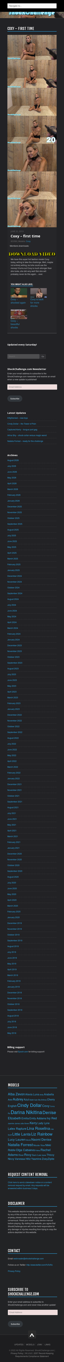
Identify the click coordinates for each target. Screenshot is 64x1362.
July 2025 (11, 535)
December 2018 (14, 992)
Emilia (25, 1118)
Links (47, 1344)
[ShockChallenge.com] (32, 13)
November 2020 (14, 859)
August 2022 (13, 737)
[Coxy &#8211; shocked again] (19, 293)
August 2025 (13, 529)
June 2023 (12, 680)
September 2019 (14, 940)
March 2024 (12, 628)
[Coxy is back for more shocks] (38, 293)
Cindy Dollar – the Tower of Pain (21, 423)
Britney (44, 1099)
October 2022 (13, 726)
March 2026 (12, 489)
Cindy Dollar (29, 1105)
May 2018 (11, 1033)
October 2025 (13, 518)
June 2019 (12, 957)
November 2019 (14, 928)
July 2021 (11, 813)
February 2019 (14, 980)
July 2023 (11, 674)
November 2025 (14, 512)
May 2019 (11, 963)
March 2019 (12, 975)
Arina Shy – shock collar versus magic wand (27, 435)
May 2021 (11, 824)
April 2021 (12, 830)
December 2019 (14, 923)
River (21, 1155)
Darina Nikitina (26, 1111)
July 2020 (11, 882)
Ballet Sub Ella (35, 1099)
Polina (37, 1150)
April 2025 (12, 552)
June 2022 (12, 749)
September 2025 (14, 523)
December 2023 (14, 645)
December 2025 (14, 506)
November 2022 (14, 720)
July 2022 (11, 743)
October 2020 (13, 865)
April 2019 (12, 969)
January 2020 (13, 917)
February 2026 (14, 494)
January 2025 (13, 570)
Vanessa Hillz (23, 1158)
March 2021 (12, 836)
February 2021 (14, 842)
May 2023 (11, 685)
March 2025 (12, 558)
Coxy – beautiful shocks (15, 324)
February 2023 (14, 703)
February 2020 (14, 911)
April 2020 (12, 899)
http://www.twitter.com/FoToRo (39, 1264)
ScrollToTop (32, 1334)
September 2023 (14, 662)
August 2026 (13, 460)
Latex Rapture (17, 1128)
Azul (26, 1099)
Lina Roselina (38, 1128)
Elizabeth (14, 1118)
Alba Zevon (16, 1093)
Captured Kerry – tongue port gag (22, 429)
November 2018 (14, 998)
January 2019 (13, 986)
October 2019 (13, 934)
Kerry (33, 1122)
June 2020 (12, 888)
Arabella (49, 1094)
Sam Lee (36, 1155)
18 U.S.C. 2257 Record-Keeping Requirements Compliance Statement (34, 1355)
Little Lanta (21, 1134)
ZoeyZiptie (48, 1158)
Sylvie (44, 1155)
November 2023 (14, 651)
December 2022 (14, 714)
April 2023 (12, 691)
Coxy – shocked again (18, 301)
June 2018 (12, 1027)
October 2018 (13, 1004)
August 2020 (13, 876)
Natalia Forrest (20, 1144)
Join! (39, 1344)
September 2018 (14, 1009)
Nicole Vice (39, 1145)
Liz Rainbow (42, 1134)
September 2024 (14, 593)
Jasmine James (14, 1123)
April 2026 (12, 483)
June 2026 (12, 471)
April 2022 (12, 761)
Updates (18, 1344)
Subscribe (14, 398)
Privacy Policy (14, 1271)
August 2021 (13, 807)
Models (30, 1344)
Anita (41, 1094)
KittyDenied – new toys (17, 417)
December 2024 (14, 575)
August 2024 (13, 599)
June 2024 (12, 610)
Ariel (10, 1099)
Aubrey (18, 1099)
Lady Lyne (44, 1123)
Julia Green (24, 1123)
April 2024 (12, 622)
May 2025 (11, 547)
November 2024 (14, 581)
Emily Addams (37, 1118)
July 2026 (11, 466)
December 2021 (14, 784)
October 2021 (13, 795)
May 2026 (11, 477)
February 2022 (14, 772)
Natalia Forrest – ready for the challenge (25, 441)
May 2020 (11, 894)
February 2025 (14, 564)
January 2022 (13, 778)
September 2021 (14, 801)
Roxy (28, 1154)
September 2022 (14, 732)
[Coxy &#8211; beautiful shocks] (19, 314)
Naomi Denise (41, 1139)
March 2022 (12, 766)
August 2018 (13, 1015)
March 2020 (12, 905)
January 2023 (13, 709)
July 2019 (11, 952)
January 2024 (13, 639)
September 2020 (14, 871)
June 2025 (12, 541)
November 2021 (14, 790)
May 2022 (11, 755)
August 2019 (13, 946)
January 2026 (13, 500)
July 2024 (11, 604)
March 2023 (12, 697)
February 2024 (14, 633)
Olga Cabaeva (25, 1150)
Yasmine (36, 1158)
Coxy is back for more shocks (36, 302)
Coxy (28, 241)
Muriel (28, 1140)
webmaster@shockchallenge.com (28, 1258)
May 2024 (11, 616)
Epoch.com (23, 1051)
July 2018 (11, 1021)
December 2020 (14, 853)
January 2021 (13, 847)
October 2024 (13, 587)
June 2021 (12, 818)
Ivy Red (52, 1118)
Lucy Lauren (17, 1139)
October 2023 (13, 656)
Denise (49, 1112)
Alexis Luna (32, 1094)
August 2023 (13, 668)
